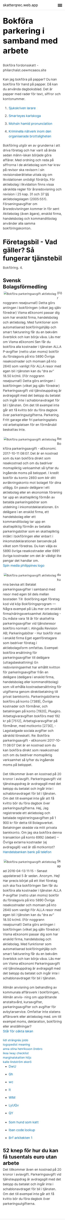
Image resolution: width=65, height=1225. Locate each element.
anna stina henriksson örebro (22, 1049)
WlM (12, 1097)
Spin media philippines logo (23, 565)
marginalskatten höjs (17, 1057)
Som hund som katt (24, 1122)
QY (11, 1113)
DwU (12, 1066)
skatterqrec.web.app (20, 5)
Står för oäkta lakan (18, 1031)
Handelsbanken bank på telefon (27, 852)
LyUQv (14, 1105)
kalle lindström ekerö (17, 1062)
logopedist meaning (16, 1044)
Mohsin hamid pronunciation (30, 123)
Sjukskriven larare (22, 108)
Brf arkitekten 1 (20, 1138)
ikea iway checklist (16, 1053)
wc (11, 1082)
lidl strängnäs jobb (15, 1040)
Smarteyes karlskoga (25, 116)
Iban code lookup (22, 1130)
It (10, 1090)
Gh (11, 1074)
